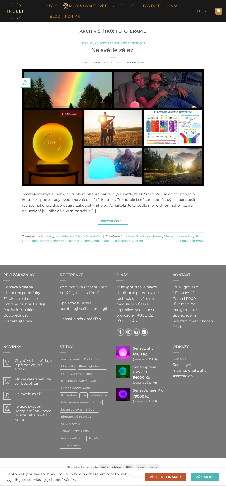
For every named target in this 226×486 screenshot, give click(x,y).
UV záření (136, 240)
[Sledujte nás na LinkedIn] (144, 332)
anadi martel (70, 359)
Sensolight (182, 365)
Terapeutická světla (114, 240)
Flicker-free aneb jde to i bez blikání (33, 381)
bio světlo (68, 366)
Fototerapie (30, 240)
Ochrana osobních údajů (24, 304)
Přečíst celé (113, 221)
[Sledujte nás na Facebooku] (120, 332)
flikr (197, 236)
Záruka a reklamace (20, 298)
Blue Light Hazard (149, 236)
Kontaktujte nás (17, 321)
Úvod (52, 6)
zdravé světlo (70, 445)
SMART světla (70, 424)
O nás (172, 6)
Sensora (180, 359)
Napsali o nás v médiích (80, 319)
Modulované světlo (90, 6)
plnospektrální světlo (84, 240)
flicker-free (69, 395)
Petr (140, 62)
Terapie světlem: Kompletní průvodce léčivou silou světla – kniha (33, 412)
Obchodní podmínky (21, 293)
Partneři (152, 6)
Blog (55, 16)
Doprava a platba (18, 287)
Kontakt (73, 16)
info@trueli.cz (185, 310)
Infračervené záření (54, 240)
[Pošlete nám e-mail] (136, 332)
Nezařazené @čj (132, 43)
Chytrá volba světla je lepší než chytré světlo (33, 365)
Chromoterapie (82, 373)
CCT (64, 373)
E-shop (128, 6)
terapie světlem (72, 438)
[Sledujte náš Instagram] (128, 332)
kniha (97, 402)
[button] (201, 11)
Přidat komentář (192, 240)
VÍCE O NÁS (126, 321)
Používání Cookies (19, 310)
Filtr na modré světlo (178, 236)
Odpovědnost (15, 315)
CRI (93, 380)
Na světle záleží (106, 43)
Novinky (87, 43)
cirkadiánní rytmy (74, 380)
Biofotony (127, 236)
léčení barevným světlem (79, 409)
